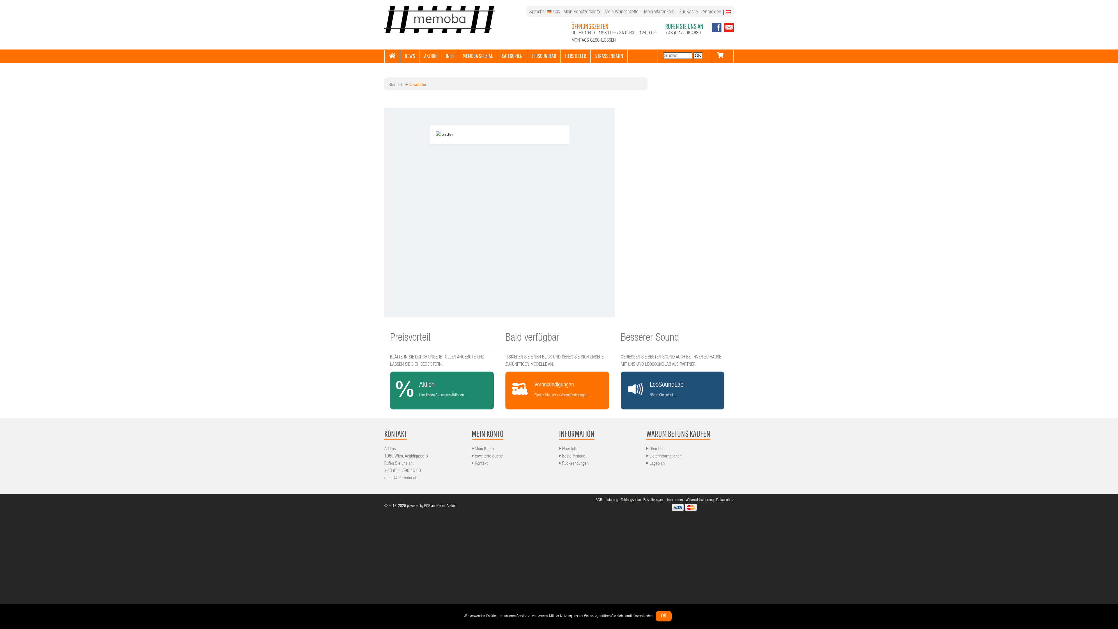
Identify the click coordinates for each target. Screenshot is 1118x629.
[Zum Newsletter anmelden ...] (727, 31)
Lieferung (612, 500)
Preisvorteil (410, 338)
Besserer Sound (650, 338)
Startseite (396, 85)
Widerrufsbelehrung (700, 500)
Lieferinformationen (665, 456)
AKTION (430, 55)
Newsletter (570, 449)
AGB (599, 500)
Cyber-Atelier (446, 506)
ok (664, 616)
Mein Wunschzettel (622, 12)
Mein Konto (484, 449)
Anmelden (712, 12)
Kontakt (481, 464)
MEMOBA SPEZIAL (478, 55)
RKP (427, 506)
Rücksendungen (575, 464)
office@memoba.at (400, 478)
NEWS (410, 55)
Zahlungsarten (631, 500)
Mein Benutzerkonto (581, 12)
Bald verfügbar (532, 338)
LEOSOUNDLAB (544, 55)
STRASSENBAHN (609, 55)
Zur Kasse (688, 12)
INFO (450, 55)
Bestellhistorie (573, 456)
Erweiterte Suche (488, 456)
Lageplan (656, 464)
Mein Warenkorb (659, 12)
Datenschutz (725, 500)
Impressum (675, 500)
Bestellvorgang (654, 500)
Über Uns (656, 449)
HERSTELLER (575, 55)
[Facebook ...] (716, 31)
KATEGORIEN (512, 55)
